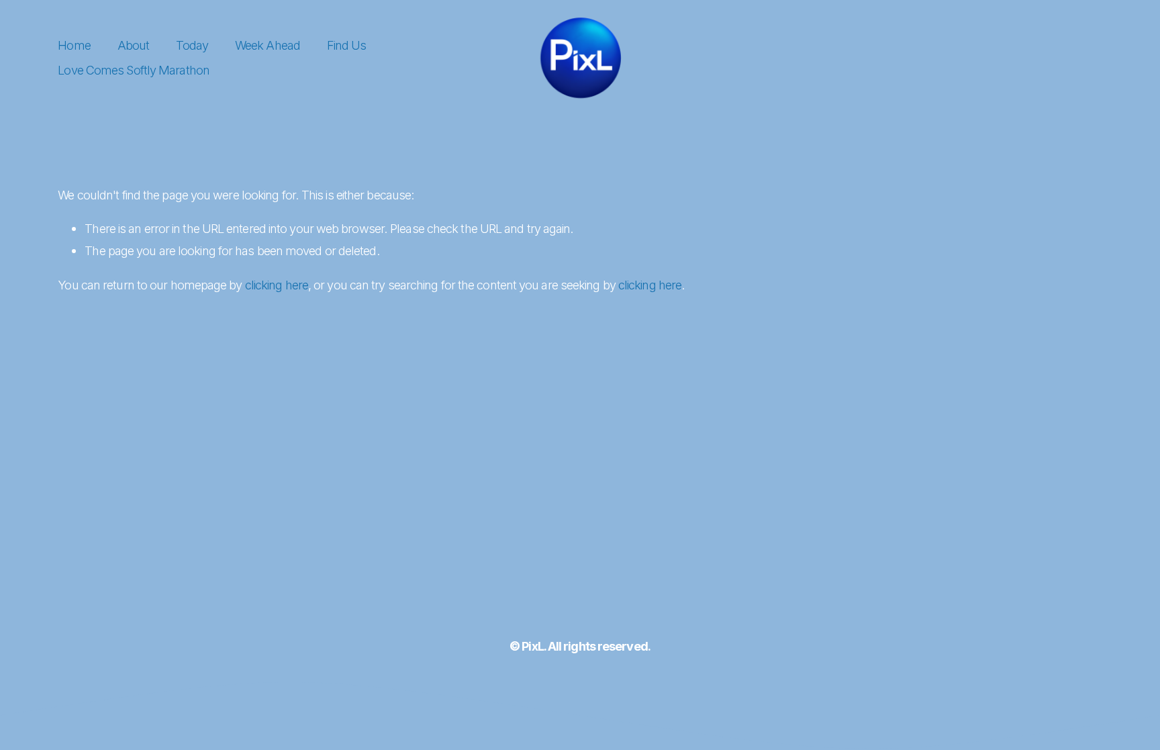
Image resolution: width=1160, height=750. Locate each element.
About (133, 45)
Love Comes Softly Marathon (133, 69)
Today (192, 45)
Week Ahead (267, 45)
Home (74, 45)
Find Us (347, 45)
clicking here (276, 284)
